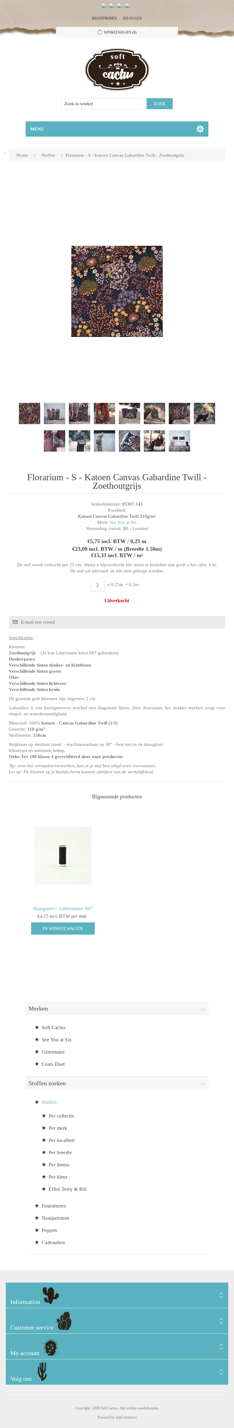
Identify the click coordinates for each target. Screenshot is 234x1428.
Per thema (59, 1164)
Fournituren (54, 1205)
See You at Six (123, 522)
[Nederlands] (113, 8)
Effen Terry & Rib (68, 1189)
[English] (105, 8)
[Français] (121, 8)
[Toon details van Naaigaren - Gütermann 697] (63, 856)
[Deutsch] (129, 8)
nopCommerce (126, 1417)
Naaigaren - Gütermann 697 (63, 908)
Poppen (49, 1230)
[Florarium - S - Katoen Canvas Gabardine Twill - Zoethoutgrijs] (29, 413)
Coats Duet (53, 1064)
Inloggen (132, 18)
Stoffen (49, 1102)
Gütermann (53, 1051)
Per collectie (61, 1115)
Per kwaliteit (62, 1140)
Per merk (58, 1128)
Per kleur (58, 1176)
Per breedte (60, 1152)
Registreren (104, 18)
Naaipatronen (55, 1218)
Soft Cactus (54, 1027)
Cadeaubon (53, 1242)
